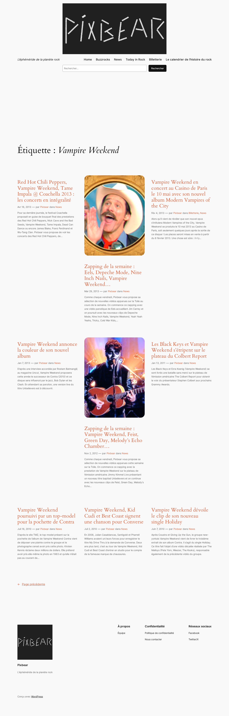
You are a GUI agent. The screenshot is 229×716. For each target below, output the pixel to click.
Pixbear (44, 206)
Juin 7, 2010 (157, 528)
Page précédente (31, 584)
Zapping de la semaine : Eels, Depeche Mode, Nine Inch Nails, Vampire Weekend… (113, 275)
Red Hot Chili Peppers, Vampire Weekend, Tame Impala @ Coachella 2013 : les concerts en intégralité (45, 191)
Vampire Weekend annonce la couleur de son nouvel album (47, 350)
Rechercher (157, 68)
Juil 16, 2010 (24, 528)
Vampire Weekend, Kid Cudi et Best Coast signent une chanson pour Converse (114, 516)
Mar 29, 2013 (91, 291)
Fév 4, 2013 (157, 213)
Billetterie (194, 213)
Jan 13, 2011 (158, 363)
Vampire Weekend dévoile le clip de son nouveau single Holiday (179, 516)
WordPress (37, 696)
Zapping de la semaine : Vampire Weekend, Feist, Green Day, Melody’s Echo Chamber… (113, 438)
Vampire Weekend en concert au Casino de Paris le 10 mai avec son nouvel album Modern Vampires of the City (180, 194)
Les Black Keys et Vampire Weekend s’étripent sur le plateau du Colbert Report (179, 350)
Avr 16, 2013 (24, 206)
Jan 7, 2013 (23, 363)
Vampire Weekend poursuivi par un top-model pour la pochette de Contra (46, 516)
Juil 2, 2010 (90, 528)
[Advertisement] (114, 101)
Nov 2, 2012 (91, 453)
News (58, 206)
